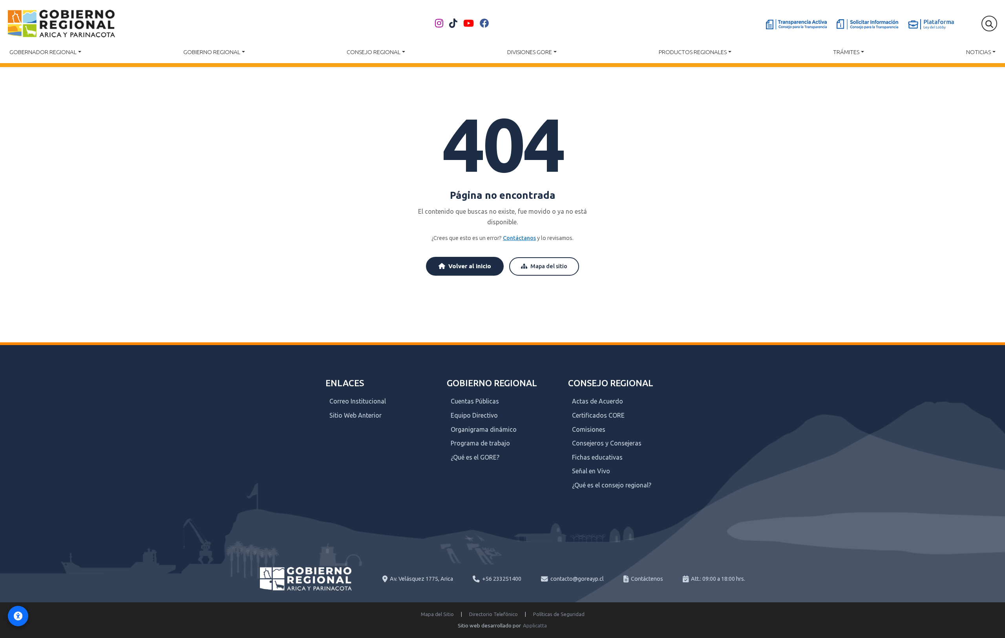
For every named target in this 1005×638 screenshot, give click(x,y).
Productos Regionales (693, 52)
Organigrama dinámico (484, 429)
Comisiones (588, 429)
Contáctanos (519, 238)
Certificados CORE (598, 415)
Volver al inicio (469, 266)
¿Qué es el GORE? (475, 457)
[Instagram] (439, 23)
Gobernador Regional (43, 52)
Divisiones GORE (529, 52)
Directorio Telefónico (493, 614)
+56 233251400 (501, 579)
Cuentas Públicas (475, 401)
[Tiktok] (453, 23)
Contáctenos (647, 579)
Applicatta (535, 625)
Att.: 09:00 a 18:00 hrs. (718, 579)
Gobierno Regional (211, 52)
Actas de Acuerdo (597, 401)
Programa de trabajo (480, 443)
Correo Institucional (357, 401)
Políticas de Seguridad (559, 614)
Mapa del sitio (548, 266)
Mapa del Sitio (437, 614)
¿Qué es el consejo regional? (611, 485)
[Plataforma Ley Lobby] (931, 24)
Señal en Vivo (591, 470)
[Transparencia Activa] (796, 24)
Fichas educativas (597, 457)
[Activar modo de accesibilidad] (18, 616)
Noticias (978, 52)
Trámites (846, 52)
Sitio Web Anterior (355, 415)
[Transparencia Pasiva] (867, 24)
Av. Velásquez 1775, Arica (421, 579)
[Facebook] (484, 23)
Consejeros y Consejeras (606, 443)
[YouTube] (468, 23)
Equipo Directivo (474, 415)
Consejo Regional (373, 52)
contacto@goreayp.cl (577, 579)
